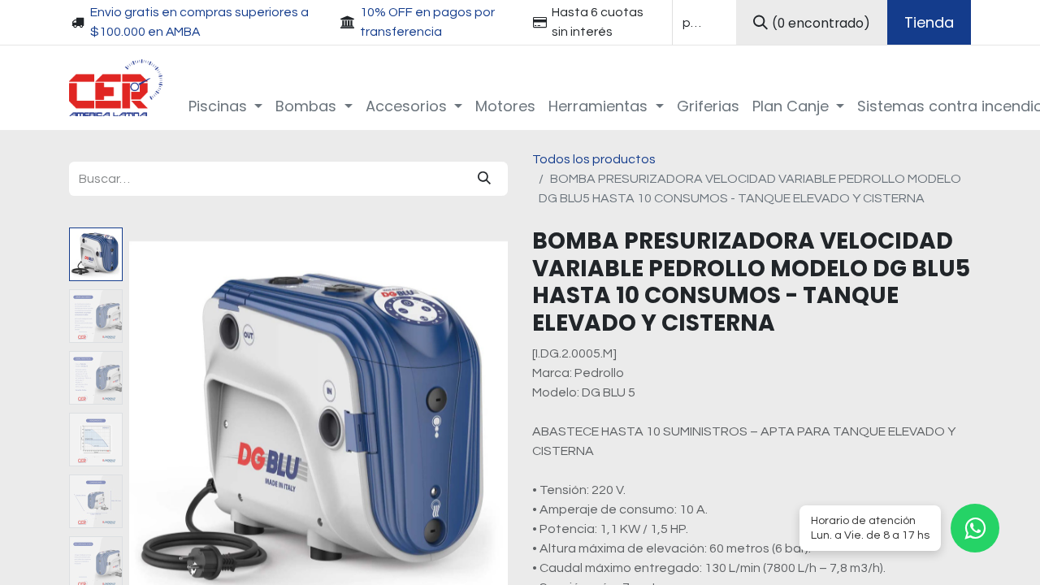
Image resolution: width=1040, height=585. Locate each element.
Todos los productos (594, 159)
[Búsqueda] (484, 179)
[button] (157, 430)
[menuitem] (226, 106)
